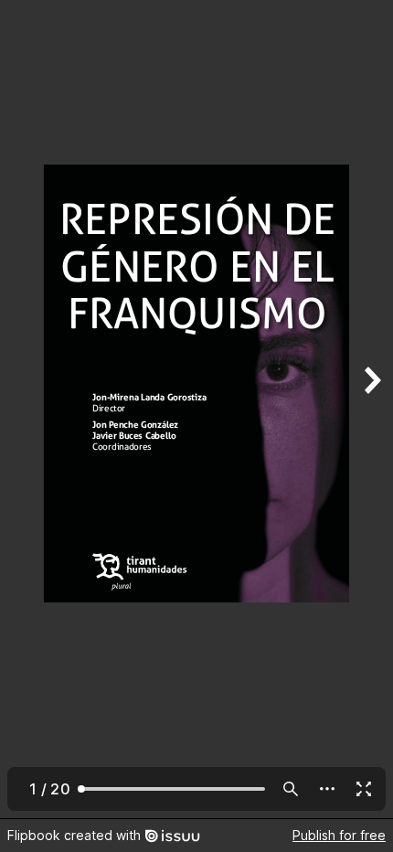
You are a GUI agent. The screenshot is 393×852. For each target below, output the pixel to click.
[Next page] (371, 409)
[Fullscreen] (363, 789)
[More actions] (327, 789)
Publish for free (339, 835)
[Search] (290, 789)
